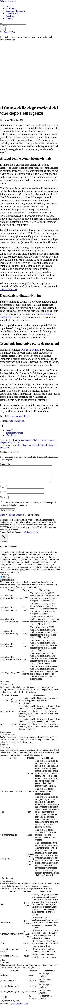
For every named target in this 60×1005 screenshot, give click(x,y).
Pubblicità (10, 16)
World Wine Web (16, 421)
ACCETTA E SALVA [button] (10, 1001)
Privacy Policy (31, 532)
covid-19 (9, 430)
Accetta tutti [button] (20, 532)
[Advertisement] (30, 73)
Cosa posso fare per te (15, 11)
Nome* (3, 487)
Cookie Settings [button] (7, 532)
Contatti (9, 18)
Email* (3, 492)
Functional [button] (4, 682)
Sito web (4, 497)
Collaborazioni (12, 13)
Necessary (7, 577)
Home (8, 6)
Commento (5, 464)
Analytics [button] (4, 744)
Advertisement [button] (6, 878)
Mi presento (11, 8)
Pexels (27, 416)
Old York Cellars (30, 349)
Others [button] (3, 960)
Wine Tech (10, 435)
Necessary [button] (4, 574)
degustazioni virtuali (14, 433)
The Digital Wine (7, 32)
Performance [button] (5, 732)
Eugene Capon (14, 416)
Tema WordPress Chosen (11, 515)
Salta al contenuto (8, 1)
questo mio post (8, 289)
